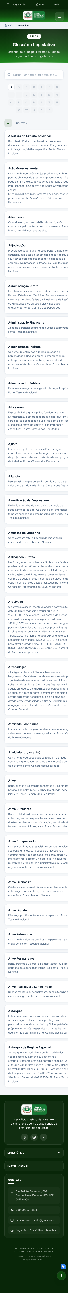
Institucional (18, 1166)
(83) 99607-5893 (26, 1209)
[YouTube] (43, 1137)
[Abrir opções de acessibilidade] (61, 1275)
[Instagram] (34, 1137)
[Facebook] (24, 1137)
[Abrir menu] (59, 16)
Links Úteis (15, 1152)
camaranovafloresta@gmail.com (35, 1220)
